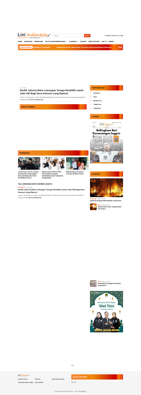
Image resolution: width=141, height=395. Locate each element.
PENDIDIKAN (21, 187)
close (72, 365)
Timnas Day (97, 104)
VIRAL (99, 205)
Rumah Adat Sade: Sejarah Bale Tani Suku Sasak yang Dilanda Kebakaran (75, 47)
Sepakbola (97, 108)
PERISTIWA (93, 199)
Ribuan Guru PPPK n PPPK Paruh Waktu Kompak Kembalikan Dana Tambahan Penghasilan (28, 175)
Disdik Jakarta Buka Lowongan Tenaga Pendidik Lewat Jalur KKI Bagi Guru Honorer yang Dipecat (51, 92)
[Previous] (93, 142)
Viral (95, 97)
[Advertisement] (70, 15)
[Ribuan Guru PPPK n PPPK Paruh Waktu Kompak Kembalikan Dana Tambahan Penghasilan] (29, 163)
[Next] (119, 142)
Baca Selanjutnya (37, 100)
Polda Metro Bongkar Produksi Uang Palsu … (109, 284)
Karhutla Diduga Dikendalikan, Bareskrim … (106, 201)
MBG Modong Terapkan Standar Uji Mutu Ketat (50, 173)
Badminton (97, 101)
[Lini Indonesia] (34, 35)
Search (87, 36)
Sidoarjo (96, 93)
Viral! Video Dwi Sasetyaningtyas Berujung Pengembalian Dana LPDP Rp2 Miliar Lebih (76, 175)
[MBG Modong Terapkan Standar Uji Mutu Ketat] (53, 163)
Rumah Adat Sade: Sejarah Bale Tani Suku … (109, 208)
